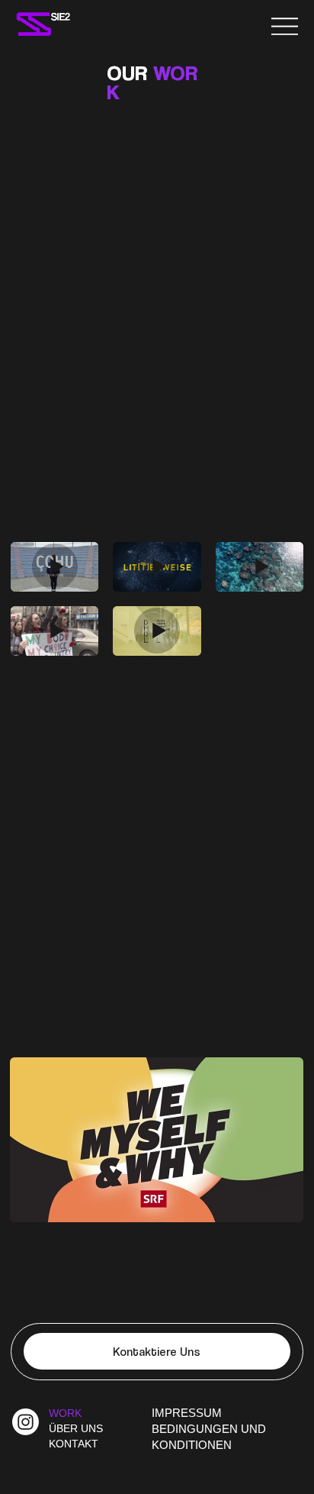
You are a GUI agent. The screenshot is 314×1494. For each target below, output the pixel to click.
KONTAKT (73, 1444)
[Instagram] (25, 1421)
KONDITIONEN (192, 1445)
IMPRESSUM (187, 1413)
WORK (65, 1413)
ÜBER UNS (76, 1428)
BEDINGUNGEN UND (209, 1429)
